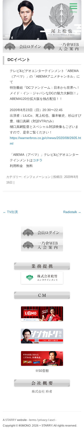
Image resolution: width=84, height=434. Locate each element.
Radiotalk (72, 212)
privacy (42, 420)
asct (52, 420)
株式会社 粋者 (42, 391)
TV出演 (10, 212)
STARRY (10, 420)
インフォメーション (37, 177)
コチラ (37, 160)
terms (32, 420)
